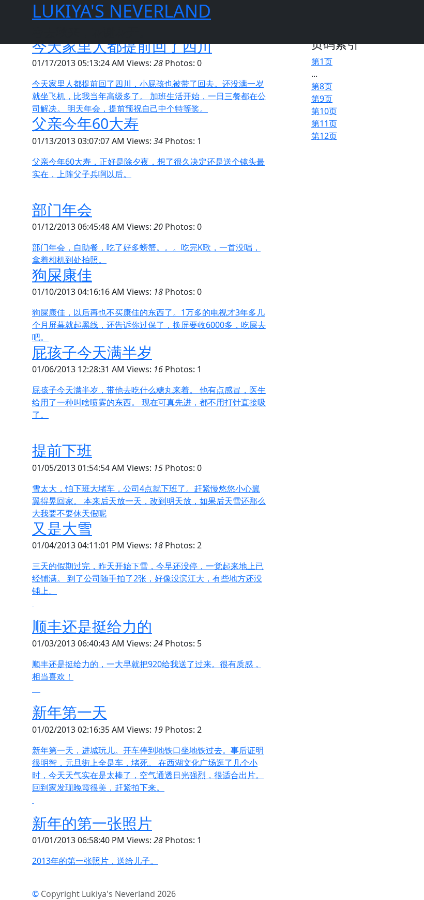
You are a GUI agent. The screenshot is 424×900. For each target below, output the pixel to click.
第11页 (324, 123)
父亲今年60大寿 (85, 123)
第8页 (321, 86)
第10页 (324, 111)
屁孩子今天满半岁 (92, 352)
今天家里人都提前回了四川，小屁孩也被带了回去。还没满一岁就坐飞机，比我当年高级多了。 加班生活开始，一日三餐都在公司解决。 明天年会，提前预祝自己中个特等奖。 (149, 96)
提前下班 (62, 450)
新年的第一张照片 (92, 823)
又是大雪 (62, 528)
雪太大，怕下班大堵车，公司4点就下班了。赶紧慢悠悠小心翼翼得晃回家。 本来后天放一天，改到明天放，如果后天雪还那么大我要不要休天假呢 (149, 501)
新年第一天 (69, 712)
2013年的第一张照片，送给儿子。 (95, 860)
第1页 (321, 61)
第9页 (321, 98)
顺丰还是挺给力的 (92, 626)
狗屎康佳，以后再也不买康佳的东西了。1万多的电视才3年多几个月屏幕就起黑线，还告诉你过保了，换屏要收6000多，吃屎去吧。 (149, 325)
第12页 (324, 135)
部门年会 (62, 209)
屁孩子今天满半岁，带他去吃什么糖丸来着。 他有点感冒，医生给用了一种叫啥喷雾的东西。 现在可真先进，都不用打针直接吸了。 (149, 402)
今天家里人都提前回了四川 (122, 46)
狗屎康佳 (62, 274)
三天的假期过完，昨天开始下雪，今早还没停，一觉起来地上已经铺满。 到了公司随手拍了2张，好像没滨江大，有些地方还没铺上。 (148, 578)
